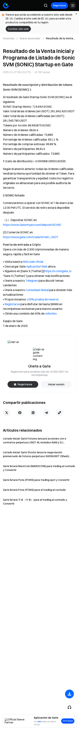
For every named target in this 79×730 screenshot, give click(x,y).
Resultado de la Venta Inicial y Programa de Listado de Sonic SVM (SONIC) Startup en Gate (61, 38)
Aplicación (33, 266)
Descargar (68, 721)
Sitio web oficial (33, 261)
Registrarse (59, 5)
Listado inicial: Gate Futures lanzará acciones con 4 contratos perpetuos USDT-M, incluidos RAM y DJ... (34, 440)
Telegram (32, 280)
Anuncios (8, 38)
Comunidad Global (37, 290)
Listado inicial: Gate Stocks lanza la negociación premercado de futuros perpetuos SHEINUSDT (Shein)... (36, 454)
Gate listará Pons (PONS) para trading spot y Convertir (36, 480)
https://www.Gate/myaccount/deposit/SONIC (32, 225)
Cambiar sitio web (18, 28)
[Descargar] (69, 694)
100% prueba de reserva (42, 299)
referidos (51, 313)
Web (44, 266)
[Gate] (6, 5)
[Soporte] (69, 707)
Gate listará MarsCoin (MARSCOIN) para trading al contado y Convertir (39, 468)
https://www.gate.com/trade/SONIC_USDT (30, 237)
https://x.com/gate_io (57, 271)
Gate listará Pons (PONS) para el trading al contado (34, 490)
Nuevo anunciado (30, 38)
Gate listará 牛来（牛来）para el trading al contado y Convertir (35, 501)
